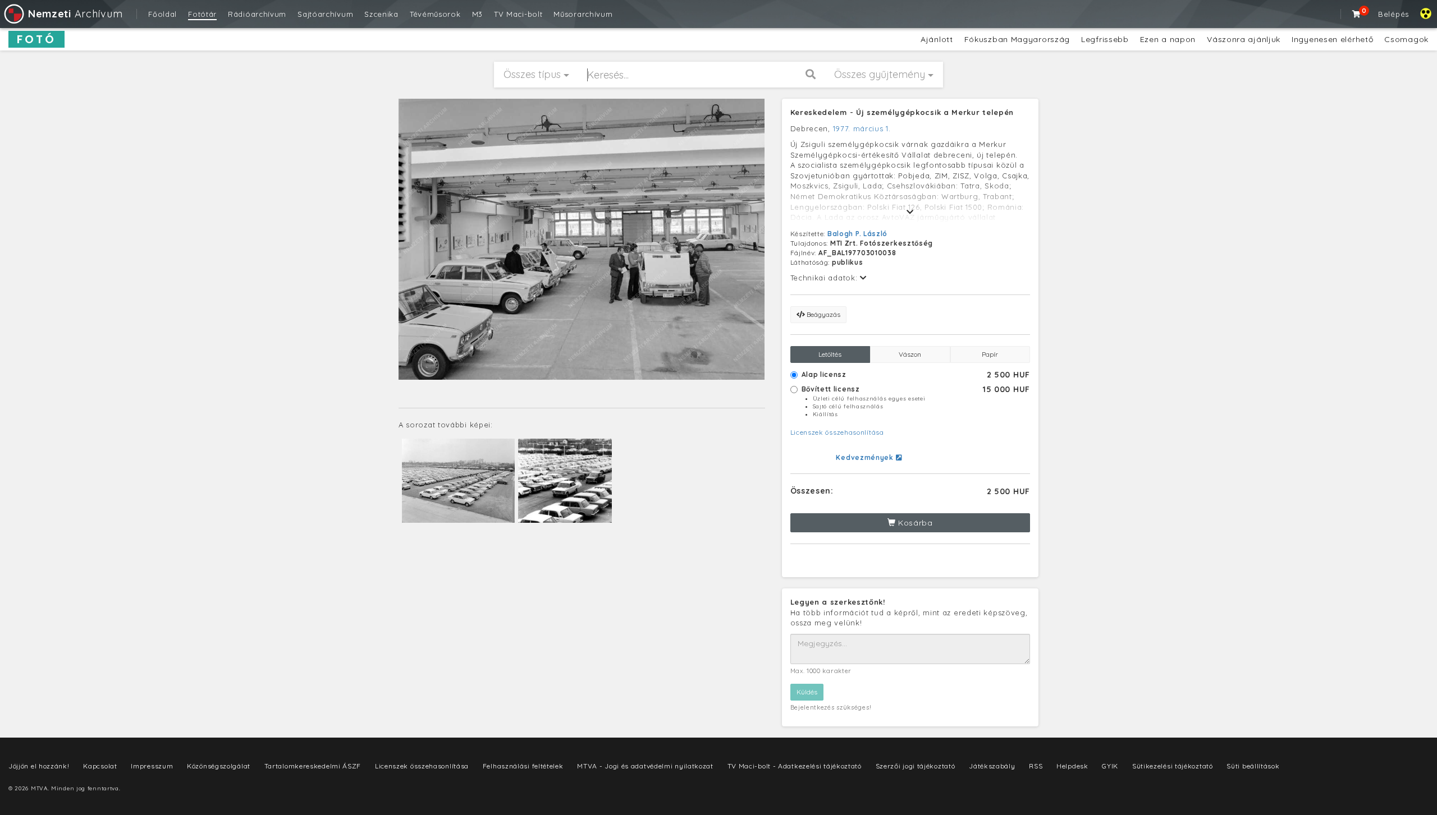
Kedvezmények (865, 457)
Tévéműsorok (435, 14)
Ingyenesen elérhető (1332, 39)
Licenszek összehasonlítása (837, 432)
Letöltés (829, 354)
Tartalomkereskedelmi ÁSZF (312, 766)
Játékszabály (992, 766)
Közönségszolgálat (218, 766)
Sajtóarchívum (325, 14)
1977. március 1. (862, 128)
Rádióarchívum (257, 14)
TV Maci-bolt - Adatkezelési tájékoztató (794, 766)
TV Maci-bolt (518, 14)
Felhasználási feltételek (523, 766)
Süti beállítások (1253, 766)
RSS (1035, 766)
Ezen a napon (1168, 39)
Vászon (910, 354)
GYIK (1110, 766)
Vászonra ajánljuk (1243, 39)
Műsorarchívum (582, 14)
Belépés (1393, 14)
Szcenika (381, 14)
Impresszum (152, 766)
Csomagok (1406, 39)
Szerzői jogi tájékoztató (915, 766)
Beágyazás (822, 314)
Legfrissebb (1105, 39)
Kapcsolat (100, 766)
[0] (1356, 14)
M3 (477, 14)
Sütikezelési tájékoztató (1172, 766)
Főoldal (162, 14)
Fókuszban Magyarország (1017, 39)
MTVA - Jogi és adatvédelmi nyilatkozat (645, 766)
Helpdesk (1072, 766)
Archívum (75, 13)
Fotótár (202, 14)
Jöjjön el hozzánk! (39, 766)
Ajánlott (937, 39)
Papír (990, 354)
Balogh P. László (857, 233)
